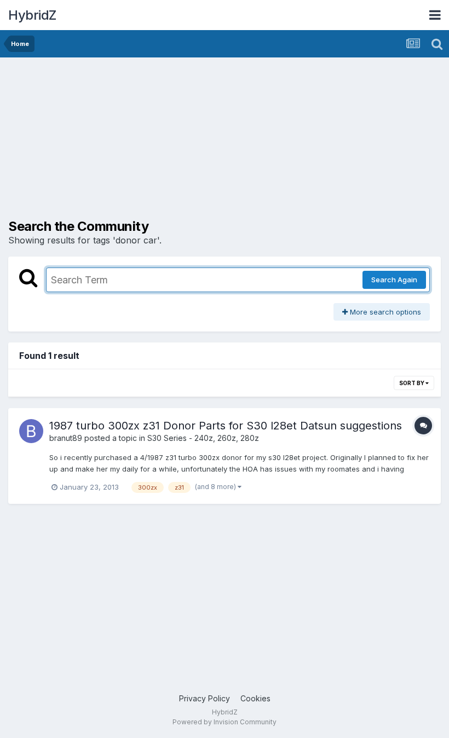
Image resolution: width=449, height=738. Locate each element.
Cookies (255, 698)
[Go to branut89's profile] (31, 431)
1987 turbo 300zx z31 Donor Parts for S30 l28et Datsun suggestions (225, 425)
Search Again (394, 279)
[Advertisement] (136, 142)
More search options (384, 311)
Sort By (412, 383)
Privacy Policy (204, 698)
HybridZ (32, 15)
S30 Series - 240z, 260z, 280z (203, 438)
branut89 (65, 438)
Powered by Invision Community (224, 722)
